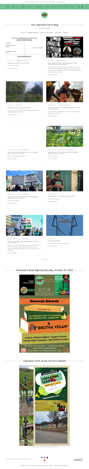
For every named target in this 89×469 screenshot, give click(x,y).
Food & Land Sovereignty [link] (46, 32)
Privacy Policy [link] (48, 465)
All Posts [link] (23, 32)
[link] (81, 6)
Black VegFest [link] (63, 6)
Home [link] (7, 6)
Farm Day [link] (40, 465)
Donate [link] (23, 6)
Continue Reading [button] (12, 68)
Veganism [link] (65, 32)
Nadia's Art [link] (39, 6)
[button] (15, 7)
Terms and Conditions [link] (61, 465)
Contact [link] (54, 6)
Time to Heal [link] (58, 32)
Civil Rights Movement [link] (33, 32)
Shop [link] (71, 6)
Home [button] (22, 465)
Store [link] (47, 6)
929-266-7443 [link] (61, 2)
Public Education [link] (30, 465)
